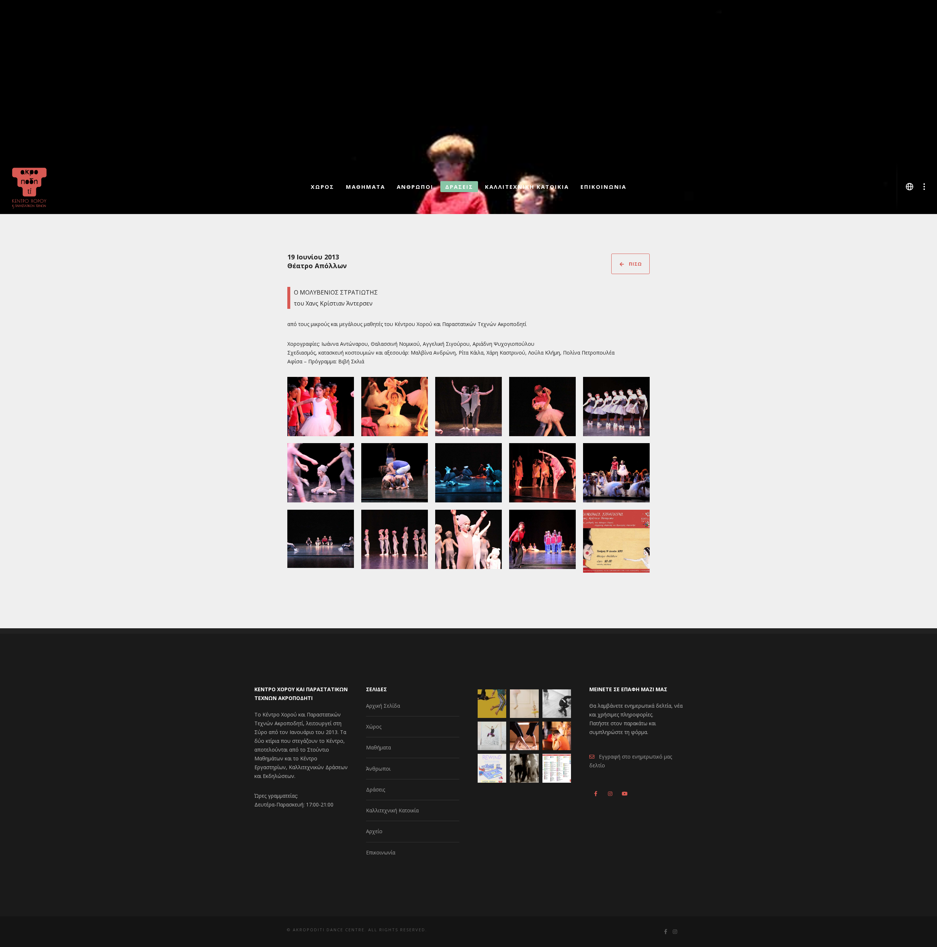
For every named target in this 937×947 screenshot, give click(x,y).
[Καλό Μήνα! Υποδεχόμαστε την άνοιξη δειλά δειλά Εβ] (556, 768)
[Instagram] (609, 792)
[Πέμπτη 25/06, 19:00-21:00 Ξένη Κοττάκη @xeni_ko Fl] (492, 703)
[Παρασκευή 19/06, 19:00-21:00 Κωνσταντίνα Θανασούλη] (492, 736)
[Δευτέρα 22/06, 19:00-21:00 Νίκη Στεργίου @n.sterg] (556, 703)
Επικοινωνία (380, 852)
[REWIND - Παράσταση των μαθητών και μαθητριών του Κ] (492, 768)
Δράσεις (375, 789)
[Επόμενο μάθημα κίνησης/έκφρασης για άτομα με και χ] (556, 736)
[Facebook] (595, 792)
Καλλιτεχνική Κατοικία (392, 810)
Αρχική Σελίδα (383, 705)
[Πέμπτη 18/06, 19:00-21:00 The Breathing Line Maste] (524, 736)
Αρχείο (374, 831)
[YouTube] (623, 792)
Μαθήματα (378, 747)
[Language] (909, 186)
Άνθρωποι (378, 768)
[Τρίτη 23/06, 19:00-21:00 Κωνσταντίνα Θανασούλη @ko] (524, 703)
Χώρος (373, 726)
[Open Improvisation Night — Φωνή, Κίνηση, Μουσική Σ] (524, 768)
